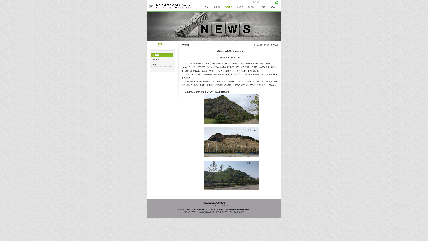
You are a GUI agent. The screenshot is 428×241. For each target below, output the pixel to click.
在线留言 (225, 205)
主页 (206, 7)
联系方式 (216, 205)
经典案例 (262, 7)
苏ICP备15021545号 (226, 212)
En (248, 2)
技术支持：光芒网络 (239, 212)
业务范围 (240, 7)
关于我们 (217, 7)
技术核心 (251, 7)
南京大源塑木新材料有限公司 (197, 209)
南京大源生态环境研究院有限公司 (237, 209)
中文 (243, 2)
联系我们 (273, 7)
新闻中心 (228, 7)
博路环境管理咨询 (216, 209)
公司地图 (207, 205)
